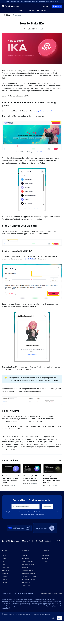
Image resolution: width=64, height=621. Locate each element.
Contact (43, 10)
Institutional (31, 10)
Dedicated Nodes (27, 570)
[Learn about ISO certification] (45, 528)
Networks (58, 6)
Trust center (6, 570)
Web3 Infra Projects (28, 564)
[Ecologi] (59, 541)
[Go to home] (10, 6)
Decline (53, 618)
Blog (38, 10)
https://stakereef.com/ (43, 111)
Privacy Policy (58, 593)
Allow (59, 618)
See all (56, 460)
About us (5, 573)
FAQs (3, 564)
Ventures (25, 567)
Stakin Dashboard (27, 561)
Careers (4, 579)
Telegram (45, 558)
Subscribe (47, 506)
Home (4, 555)
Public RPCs (26, 585)
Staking (24, 555)
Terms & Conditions (47, 593)
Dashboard (46, 6)
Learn (4, 558)
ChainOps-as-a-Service (29, 576)
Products (20, 10)
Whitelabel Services (28, 573)
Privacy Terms (46, 614)
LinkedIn (44, 561)
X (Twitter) (45, 555)
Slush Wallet (30, 259)
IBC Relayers (26, 582)
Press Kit (5, 582)
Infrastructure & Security (29, 579)
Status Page (5, 567)
